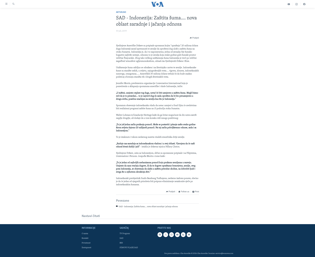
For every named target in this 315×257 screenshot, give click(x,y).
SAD (121, 238)
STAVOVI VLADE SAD (129, 248)
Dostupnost (86, 248)
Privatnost (86, 243)
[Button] (194, 38)
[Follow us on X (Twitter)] (165, 234)
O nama (85, 234)
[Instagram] (296, 4)
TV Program (125, 234)
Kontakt (85, 238)
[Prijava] (189, 234)
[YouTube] (289, 4)
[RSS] (183, 234)
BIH (121, 243)
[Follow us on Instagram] (171, 234)
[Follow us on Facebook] (160, 234)
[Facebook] (304, 4)
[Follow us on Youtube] (177, 234)
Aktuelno (121, 12)
